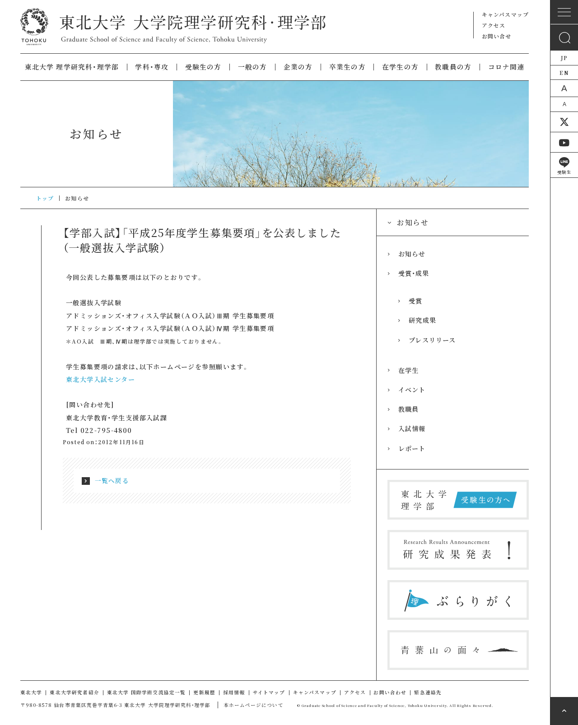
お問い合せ (497, 36)
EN (564, 72)
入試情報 (412, 428)
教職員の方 (453, 67)
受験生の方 (203, 67)
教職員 (408, 409)
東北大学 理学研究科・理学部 (72, 67)
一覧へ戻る (112, 480)
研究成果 (422, 320)
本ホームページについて (254, 705)
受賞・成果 (413, 273)
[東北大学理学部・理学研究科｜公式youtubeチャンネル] (564, 142)
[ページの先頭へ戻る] (564, 711)
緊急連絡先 (428, 692)
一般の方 (252, 67)
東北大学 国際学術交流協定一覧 (146, 692)
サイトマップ (269, 692)
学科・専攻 (151, 67)
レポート (412, 448)
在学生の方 (400, 67)
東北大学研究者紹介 (74, 692)
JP (564, 57)
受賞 (415, 300)
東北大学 (31, 692)
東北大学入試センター (100, 379)
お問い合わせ (389, 692)
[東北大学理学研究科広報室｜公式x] (564, 122)
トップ (45, 198)
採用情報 (234, 692)
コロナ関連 (506, 67)
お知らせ (412, 253)
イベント (412, 389)
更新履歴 (204, 692)
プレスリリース (432, 339)
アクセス (494, 25)
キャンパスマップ (505, 14)
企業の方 (298, 67)
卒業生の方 (347, 67)
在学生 (408, 370)
